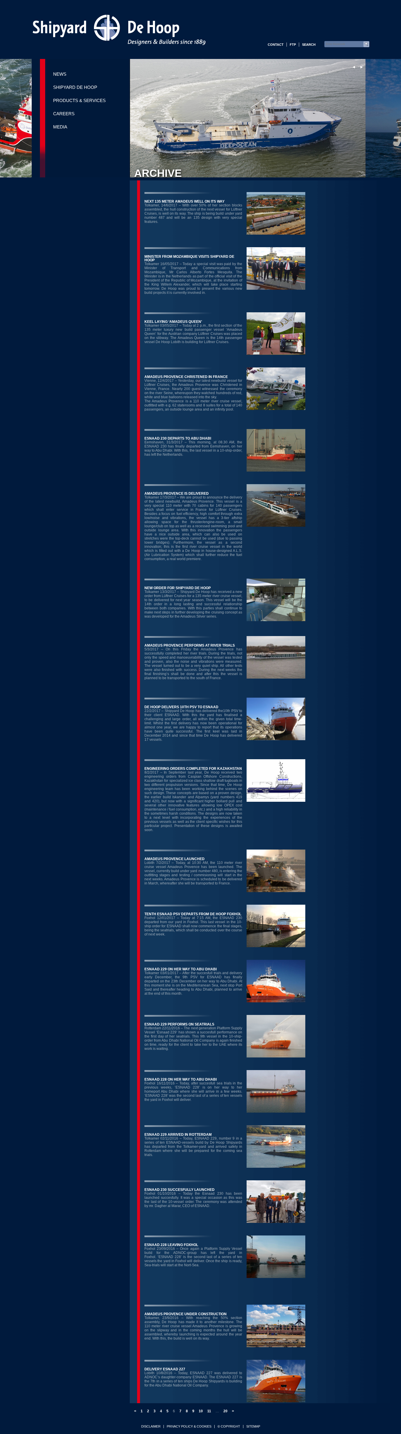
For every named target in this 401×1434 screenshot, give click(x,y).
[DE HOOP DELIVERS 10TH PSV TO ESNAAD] (276, 738)
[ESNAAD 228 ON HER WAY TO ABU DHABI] (276, 1110)
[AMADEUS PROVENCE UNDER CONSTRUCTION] (276, 1345)
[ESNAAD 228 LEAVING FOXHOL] (276, 1276)
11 (209, 1411)
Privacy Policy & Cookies (189, 1426)
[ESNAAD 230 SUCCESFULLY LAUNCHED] (276, 1221)
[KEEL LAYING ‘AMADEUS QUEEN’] (276, 353)
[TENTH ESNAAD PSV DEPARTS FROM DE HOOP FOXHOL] (276, 945)
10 (201, 1411)
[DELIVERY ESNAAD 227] (276, 1400)
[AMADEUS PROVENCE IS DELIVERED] (276, 525)
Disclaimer (151, 1426)
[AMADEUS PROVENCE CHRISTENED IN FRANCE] (276, 408)
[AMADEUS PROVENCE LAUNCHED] (276, 890)
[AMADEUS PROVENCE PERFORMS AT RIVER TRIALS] (276, 676)
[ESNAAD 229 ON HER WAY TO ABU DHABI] (276, 1000)
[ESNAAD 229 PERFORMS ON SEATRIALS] (276, 1055)
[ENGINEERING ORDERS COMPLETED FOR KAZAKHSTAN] (276, 800)
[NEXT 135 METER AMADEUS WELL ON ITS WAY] (276, 232)
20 (225, 1411)
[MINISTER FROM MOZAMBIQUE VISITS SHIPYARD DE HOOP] (276, 288)
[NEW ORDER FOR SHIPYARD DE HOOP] (276, 619)
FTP (293, 44)
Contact (276, 44)
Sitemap (253, 1426)
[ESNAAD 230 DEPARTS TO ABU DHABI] (276, 469)
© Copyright (229, 1426)
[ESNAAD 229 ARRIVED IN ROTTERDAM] (276, 1166)
